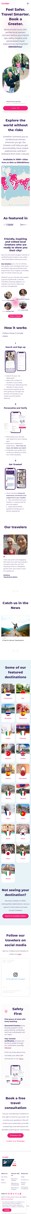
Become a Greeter (14, 1179)
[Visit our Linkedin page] (9, 1194)
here (19, 954)
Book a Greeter (15, 316)
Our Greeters (6, 264)
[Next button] (17, 591)
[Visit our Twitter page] (11, 1194)
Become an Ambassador (15, 1184)
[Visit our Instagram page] (16, 1194)
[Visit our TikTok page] (20, 1194)
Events (3, 1182)
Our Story (4, 1177)
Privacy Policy (23, 1183)
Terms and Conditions (24, 1187)
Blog (2, 1180)
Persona (8, 1048)
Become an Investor (15, 1188)
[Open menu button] (28, 3)
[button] (12, 183)
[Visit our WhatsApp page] (18, 1194)
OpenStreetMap (19, 204)
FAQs (21, 1059)
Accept (6, 1210)
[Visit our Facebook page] (13, 1194)
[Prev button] (13, 591)
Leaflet (11, 204)
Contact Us (24, 1180)
